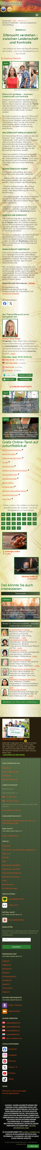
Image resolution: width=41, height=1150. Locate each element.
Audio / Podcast (15, 1005)
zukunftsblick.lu (13, 1034)
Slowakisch (7, 980)
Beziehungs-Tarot (9, 454)
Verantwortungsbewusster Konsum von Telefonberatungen (19, 822)
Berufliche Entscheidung (11, 450)
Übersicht (6, 768)
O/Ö (3, 523)
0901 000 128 (9, 360)
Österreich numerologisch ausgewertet (19, 850)
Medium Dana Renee (11, 339)
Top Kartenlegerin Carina (19, 630)
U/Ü (34, 523)
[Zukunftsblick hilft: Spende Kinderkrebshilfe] (15, 728)
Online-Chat (10, 379)
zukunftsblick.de (13, 1027)
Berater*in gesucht (10, 779)
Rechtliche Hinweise (10, 294)
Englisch (5, 961)
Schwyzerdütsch (9, 976)
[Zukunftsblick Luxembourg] (3, 1034)
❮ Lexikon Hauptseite (20, 387)
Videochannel (14, 1011)
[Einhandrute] (26, 565)
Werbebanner (8, 885)
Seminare (6, 776)
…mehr (23, 638)
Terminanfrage (25, 379)
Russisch (6, 973)
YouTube (11, 1073)
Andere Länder (11, 375)
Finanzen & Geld (8, 466)
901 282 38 (9, 370)
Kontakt (5, 857)
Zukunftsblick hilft (16, 899)
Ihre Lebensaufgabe (9, 479)
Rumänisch (7, 969)
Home (14, 21)
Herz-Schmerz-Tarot (9, 475)
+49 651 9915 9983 (11, 801)
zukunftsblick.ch (13, 1023)
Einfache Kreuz (7, 483)
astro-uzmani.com (14, 1038)
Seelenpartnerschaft (10, 495)
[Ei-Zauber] (14, 540)
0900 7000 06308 (11, 363)
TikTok (11, 1079)
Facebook (12, 1049)
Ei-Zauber (11, 553)
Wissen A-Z (22, 21)
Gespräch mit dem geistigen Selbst (14, 470)
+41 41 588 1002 (10, 797)
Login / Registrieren (10, 836)
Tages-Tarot (6, 499)
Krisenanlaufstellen (16, 920)
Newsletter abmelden (11, 865)
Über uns (6, 854)
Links (4, 881)
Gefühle (31, 283)
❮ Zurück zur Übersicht (11, 58)
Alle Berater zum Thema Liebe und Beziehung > (20, 702)
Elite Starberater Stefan (18, 640)
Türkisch (5, 992)
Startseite (6, 846)
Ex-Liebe (5, 462)
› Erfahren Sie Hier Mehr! (13, 755)
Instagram (12, 1055)
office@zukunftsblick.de (12, 810)
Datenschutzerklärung (11, 873)
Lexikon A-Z (13, 905)
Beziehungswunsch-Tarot (12, 458)
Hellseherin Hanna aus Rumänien (22, 679)
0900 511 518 (9, 367)
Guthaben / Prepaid (25, 375)
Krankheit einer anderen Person (14, 491)
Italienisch (6, 965)
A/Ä (3, 514)
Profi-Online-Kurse (10, 772)
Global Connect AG (31, 1132)
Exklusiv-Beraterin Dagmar (20, 660)
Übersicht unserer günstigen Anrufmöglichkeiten (14, 1092)
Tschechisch (7, 988)
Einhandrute (30, 578)
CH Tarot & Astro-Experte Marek (22, 669)
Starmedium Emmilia (17, 650)
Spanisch (6, 984)
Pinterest (12, 1061)
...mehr (12, 354)
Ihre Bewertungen (10, 888)
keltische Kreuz (8, 487)
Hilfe (4, 861)
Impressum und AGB (11, 869)
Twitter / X (12, 1067)
